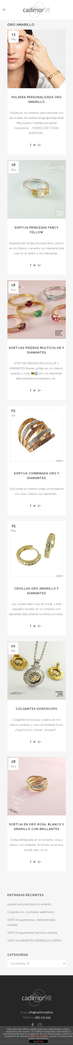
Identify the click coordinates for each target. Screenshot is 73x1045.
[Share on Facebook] (30, 145)
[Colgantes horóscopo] (36, 670)
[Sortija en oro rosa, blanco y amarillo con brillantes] (36, 786)
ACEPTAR (38, 1041)
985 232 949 (43, 1017)
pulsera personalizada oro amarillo (29, 904)
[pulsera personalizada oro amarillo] (36, 59)
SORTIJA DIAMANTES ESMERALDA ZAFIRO (34, 940)
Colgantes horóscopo (36, 709)
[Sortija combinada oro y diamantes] (36, 435)
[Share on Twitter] (34, 145)
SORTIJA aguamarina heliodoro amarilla (32, 932)
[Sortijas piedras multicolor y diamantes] (36, 309)
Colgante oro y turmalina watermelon (31, 912)
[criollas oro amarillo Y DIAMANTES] (36, 550)
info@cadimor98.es (40, 1012)
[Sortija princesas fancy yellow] (36, 189)
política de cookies (38, 1036)
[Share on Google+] (39, 145)
